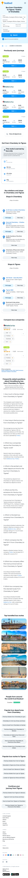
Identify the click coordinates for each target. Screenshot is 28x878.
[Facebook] (7, 862)
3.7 (12, 335)
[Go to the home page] (6, 3)
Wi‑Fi (7, 341)
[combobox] (14, 16)
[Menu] (25, 3)
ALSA (14, 370)
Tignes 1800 (9, 290)
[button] (23, 18)
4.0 (12, 357)
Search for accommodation (11, 39)
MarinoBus (13, 371)
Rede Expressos (19, 370)
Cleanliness (8, 338)
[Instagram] (3, 862)
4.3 (10, 332)
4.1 (9, 354)
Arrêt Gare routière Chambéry (15, 210)
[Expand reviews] (23, 334)
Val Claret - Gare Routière (14, 277)
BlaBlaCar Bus (8, 370)
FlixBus (5, 350)
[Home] (3, 46)
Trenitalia (3, 371)
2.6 (10, 341)
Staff (7, 332)
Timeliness (8, 335)
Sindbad (8, 371)
